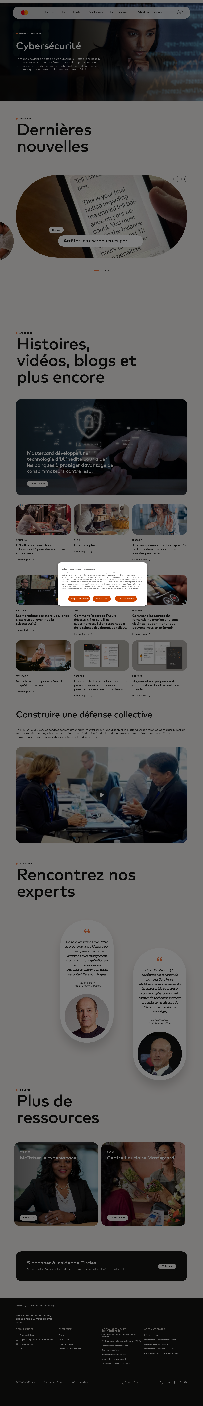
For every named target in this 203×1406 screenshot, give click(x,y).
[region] (102, 584)
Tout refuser (101, 599)
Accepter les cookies (79, 599)
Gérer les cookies (126, 599)
